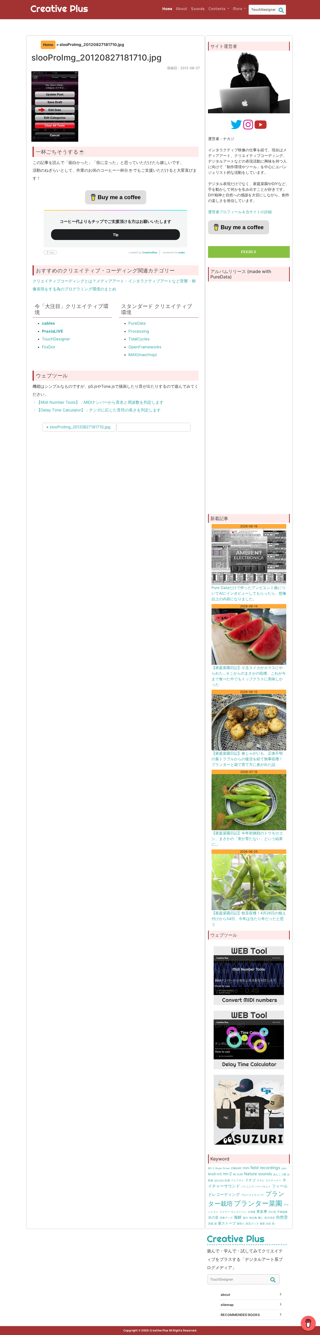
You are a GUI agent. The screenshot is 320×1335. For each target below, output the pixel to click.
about (225, 1295)
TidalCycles (139, 339)
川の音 (272, 1211)
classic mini (240, 1168)
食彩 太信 (265, 1223)
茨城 (210, 1223)
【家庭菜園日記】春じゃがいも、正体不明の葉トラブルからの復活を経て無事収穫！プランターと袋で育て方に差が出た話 (247, 759)
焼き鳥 (253, 1217)
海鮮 (238, 1217)
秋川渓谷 (269, 1217)
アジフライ (237, 1180)
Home (167, 8)
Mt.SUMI (238, 1174)
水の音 (213, 1217)
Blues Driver (222, 1168)
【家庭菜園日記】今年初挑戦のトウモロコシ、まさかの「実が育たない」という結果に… (247, 839)
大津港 (251, 1211)
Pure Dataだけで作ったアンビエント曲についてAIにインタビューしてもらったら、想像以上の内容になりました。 (249, 593)
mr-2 (227, 1173)
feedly (249, 252)
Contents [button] (217, 8)
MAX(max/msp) (142, 354)
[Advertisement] (249, 472)
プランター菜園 (258, 1203)
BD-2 (211, 1168)
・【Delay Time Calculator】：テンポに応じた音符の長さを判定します (97, 410)
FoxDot (48, 347)
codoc (181, 252)
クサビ (260, 1180)
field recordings (265, 1167)
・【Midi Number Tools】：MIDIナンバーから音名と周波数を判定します (98, 402)
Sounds (198, 8)
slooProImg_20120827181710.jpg (80, 427)
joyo (283, 1168)
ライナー (225, 1211)
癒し (260, 1217)
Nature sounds (258, 1173)
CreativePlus (149, 252)
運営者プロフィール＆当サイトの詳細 (240, 211)
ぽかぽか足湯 (222, 1180)
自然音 (282, 1217)
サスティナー (273, 1180)
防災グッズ (252, 1223)
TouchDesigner (56, 339)
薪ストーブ (227, 1223)
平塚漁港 (282, 1211)
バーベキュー (263, 1186)
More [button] (238, 8)
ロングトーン (238, 1211)
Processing (138, 331)
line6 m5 (215, 1174)
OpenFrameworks (144, 347)
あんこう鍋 (279, 1174)
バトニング (247, 1186)
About (181, 8)
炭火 (245, 1217)
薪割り (241, 1223)
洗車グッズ (226, 1217)
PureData (136, 323)
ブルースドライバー (252, 1195)
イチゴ (250, 1180)
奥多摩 (262, 1211)
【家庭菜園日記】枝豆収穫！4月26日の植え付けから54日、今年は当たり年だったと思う (249, 919)
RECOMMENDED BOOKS (240, 1315)
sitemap (227, 1305)
